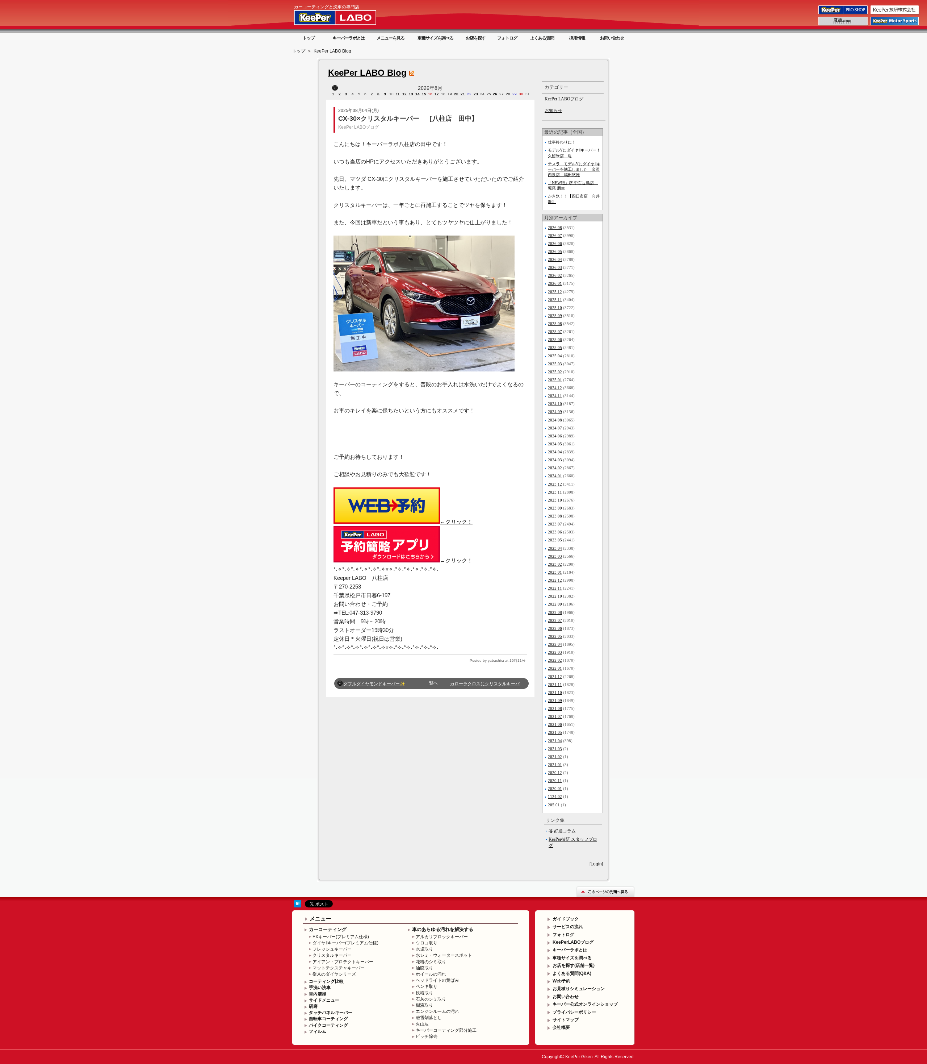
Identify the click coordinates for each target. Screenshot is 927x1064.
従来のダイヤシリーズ (334, 974)
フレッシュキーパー (332, 949)
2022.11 (555, 588)
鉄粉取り (424, 993)
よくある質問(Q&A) (572, 973)
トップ (309, 38)
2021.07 (555, 716)
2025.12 (555, 292)
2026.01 (555, 283)
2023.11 (555, 492)
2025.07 (555, 331)
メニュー (320, 918)
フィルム (317, 1031)
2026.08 (555, 227)
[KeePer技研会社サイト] (895, 13)
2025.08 (555, 323)
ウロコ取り (426, 942)
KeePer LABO (345, 17)
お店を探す (476, 38)
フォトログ (507, 38)
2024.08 (555, 420)
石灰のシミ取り (431, 999)
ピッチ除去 (426, 1036)
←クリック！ (456, 522)
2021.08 (555, 708)
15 (424, 94)
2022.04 (555, 644)
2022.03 (555, 652)
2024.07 (555, 428)
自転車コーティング (328, 1018)
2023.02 (555, 564)
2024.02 (555, 468)
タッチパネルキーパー (330, 1012)
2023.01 (555, 572)
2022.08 (555, 612)
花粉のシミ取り (431, 961)
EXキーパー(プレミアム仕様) (341, 936)
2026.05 (555, 251)
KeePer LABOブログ (358, 127)
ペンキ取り (426, 986)
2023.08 (555, 516)
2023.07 (555, 524)
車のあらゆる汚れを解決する (442, 929)
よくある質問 (542, 38)
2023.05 (555, 540)
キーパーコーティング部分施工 (446, 1030)
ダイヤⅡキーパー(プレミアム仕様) (345, 942)
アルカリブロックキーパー (442, 936)
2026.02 (555, 275)
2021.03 (555, 749)
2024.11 (555, 396)
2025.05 (555, 347)
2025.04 (555, 356)
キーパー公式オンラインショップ (585, 1004)
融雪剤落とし (429, 1017)
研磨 (313, 1006)
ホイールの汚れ (431, 974)
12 (404, 94)
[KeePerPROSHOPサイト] (843, 13)
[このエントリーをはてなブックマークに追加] (297, 906)
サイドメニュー (324, 1000)
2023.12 (555, 484)
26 (495, 94)
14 (417, 94)
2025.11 (555, 300)
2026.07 (555, 235)
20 (456, 94)
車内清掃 (317, 994)
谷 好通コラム (562, 831)
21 (463, 94)
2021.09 (555, 700)
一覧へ (431, 683)
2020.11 (555, 780)
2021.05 (555, 732)
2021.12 (555, 676)
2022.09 (555, 604)
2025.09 (555, 315)
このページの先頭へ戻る (605, 891)
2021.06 (555, 724)
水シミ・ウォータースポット (444, 955)
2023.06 (555, 532)
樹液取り (424, 1005)
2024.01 (555, 476)
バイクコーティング (328, 1025)
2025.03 (555, 364)
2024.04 (555, 452)
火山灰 (422, 1024)
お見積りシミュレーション (579, 988)
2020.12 (555, 772)
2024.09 (555, 412)
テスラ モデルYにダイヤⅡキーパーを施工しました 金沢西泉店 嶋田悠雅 (574, 169)
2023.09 (555, 508)
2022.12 (555, 580)
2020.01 (555, 788)
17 (437, 94)
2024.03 (555, 460)
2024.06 (555, 436)
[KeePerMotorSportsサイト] (895, 25)
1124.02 (555, 796)
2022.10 (555, 596)
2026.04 (555, 259)
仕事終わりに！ (562, 142)
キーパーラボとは (349, 38)
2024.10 (555, 404)
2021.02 (555, 757)
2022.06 (555, 628)
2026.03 (555, 267)
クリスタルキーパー (332, 955)
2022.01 (555, 668)
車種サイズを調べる (435, 38)
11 (398, 94)
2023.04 (555, 548)
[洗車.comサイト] (843, 25)
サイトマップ (566, 1019)
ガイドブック (566, 919)
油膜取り (424, 968)
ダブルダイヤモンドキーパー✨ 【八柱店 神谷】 (393, 683)
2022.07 (555, 620)
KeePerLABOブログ (573, 942)
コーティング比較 (326, 981)
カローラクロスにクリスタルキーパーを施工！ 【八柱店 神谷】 (517, 683)
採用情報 (577, 38)
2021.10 (555, 692)
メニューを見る (390, 38)
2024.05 (555, 444)
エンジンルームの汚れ (437, 1011)
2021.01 (555, 764)
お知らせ (553, 110)
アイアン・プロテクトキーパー (343, 961)
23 (476, 94)
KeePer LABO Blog (367, 73)
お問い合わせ (612, 38)
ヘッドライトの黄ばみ (437, 980)
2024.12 (555, 388)
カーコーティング (328, 929)
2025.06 (555, 339)
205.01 (554, 805)
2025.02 (555, 372)
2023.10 (555, 500)
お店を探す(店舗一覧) (574, 965)
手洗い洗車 (320, 987)
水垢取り (424, 949)
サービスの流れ (568, 926)
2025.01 (555, 380)
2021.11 (555, 684)
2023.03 (555, 556)
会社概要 (561, 1027)
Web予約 (561, 981)
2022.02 (555, 660)
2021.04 (555, 741)
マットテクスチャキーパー (339, 968)
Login (596, 863)
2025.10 (555, 308)
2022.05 (555, 636)
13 (411, 94)
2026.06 (555, 243)
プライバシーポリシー (574, 1012)
